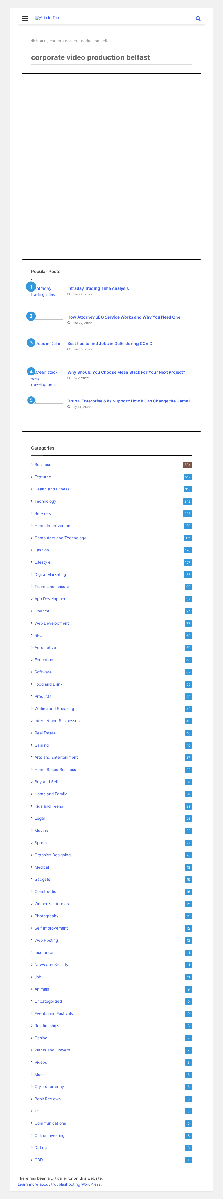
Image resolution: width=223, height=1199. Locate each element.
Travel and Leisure (52, 586)
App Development (51, 598)
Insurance (44, 952)
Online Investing (49, 1135)
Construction (47, 891)
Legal (40, 818)
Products (43, 696)
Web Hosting (46, 940)
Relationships (47, 1025)
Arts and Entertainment (56, 757)
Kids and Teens (49, 806)
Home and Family (51, 794)
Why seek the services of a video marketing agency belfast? (49, 133)
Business (43, 464)
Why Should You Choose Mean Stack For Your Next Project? (126, 372)
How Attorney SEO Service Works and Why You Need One (123, 316)
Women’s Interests (52, 903)
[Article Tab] (47, 18)
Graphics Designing (53, 855)
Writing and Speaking (54, 708)
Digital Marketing (50, 574)
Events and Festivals (54, 1013)
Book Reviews (48, 1098)
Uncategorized (48, 1001)
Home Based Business (55, 769)
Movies (41, 830)
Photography (47, 916)
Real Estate (45, 733)
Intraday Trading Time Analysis (98, 288)
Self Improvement (51, 928)
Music (40, 1074)
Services (43, 513)
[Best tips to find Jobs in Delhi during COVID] (47, 351)
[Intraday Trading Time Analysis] (47, 296)
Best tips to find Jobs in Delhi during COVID (109, 343)
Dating (41, 1147)
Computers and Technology (60, 537)
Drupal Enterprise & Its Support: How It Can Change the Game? (128, 400)
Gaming (42, 745)
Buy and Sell (46, 781)
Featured (43, 476)
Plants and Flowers (52, 1050)
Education (44, 659)
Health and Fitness (52, 489)
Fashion (42, 550)
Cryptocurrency (49, 1086)
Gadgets (42, 879)
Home (40, 40)
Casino (41, 1038)
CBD (39, 1159)
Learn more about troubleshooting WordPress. (60, 1184)
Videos (35, 91)
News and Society (52, 964)
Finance (42, 611)
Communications (50, 1123)
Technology (45, 501)
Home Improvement (53, 525)
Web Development (52, 623)
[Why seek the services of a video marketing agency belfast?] (50, 187)
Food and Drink (48, 684)
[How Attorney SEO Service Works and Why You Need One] (47, 323)
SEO (38, 635)
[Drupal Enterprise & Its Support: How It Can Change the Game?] (47, 409)
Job (38, 977)
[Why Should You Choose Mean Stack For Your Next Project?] (47, 380)
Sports (41, 842)
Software (43, 672)
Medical (42, 867)
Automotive (45, 647)
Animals (42, 989)
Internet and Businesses (57, 720)
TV (37, 1111)
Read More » (42, 236)
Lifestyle (43, 562)
